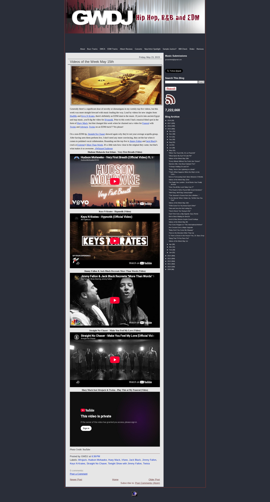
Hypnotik (109, 120)
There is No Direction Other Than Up (181, 233)
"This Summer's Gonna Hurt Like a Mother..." (184, 195)
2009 (169, 269)
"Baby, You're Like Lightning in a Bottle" (182, 169)
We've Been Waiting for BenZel (179, 216)
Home (115, 479)
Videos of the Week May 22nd (179, 180)
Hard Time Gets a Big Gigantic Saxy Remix (183, 214)
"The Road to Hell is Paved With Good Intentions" (185, 190)
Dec (170, 131)
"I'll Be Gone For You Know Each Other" (182, 206)
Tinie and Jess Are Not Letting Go (180, 208)
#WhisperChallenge (104, 148)
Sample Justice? (169, 49)
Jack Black (151, 141)
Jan (170, 252)
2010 (169, 267)
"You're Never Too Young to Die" (180, 211)
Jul (170, 145)
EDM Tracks (112, 49)
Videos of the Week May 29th (179, 158)
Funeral (145, 123)
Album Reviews (126, 49)
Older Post (154, 479)
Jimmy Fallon (136, 141)
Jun (170, 148)
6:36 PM (96, 456)
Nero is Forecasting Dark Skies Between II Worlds (186, 177)
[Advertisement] (135, 40)
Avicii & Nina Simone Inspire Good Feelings (183, 219)
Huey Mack (82, 123)
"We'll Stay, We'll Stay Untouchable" (181, 192)
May (171, 150)
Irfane (125, 460)
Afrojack (84, 127)
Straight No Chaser (96, 134)
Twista (73, 127)
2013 (169, 258)
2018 (169, 120)
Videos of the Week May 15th (92, 62)
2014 (169, 256)
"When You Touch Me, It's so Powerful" (182, 153)
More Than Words (95, 145)
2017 (169, 123)
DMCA (102, 49)
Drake (192, 49)
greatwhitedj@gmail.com (173, 59)
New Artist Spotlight (152, 49)
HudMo (73, 116)
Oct (170, 137)
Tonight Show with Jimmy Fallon (125, 463)
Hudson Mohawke (97, 460)
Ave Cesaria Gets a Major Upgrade (181, 227)
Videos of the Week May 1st (178, 241)
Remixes (200, 49)
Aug (170, 142)
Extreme (81, 145)
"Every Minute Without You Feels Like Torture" (184, 161)
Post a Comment (78, 474)
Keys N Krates (87, 116)
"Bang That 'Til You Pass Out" (179, 238)
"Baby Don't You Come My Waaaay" (181, 230)
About (82, 49)
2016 (169, 126)
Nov (170, 134)
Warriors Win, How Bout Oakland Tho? (182, 164)
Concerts (138, 49)
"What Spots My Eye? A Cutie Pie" (180, 156)
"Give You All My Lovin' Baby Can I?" (181, 187)
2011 (169, 264)
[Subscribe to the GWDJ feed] (170, 104)
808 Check (183, 49)
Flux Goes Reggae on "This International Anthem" (185, 224)
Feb (170, 250)
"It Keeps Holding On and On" (179, 166)
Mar (170, 247)
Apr (170, 244)
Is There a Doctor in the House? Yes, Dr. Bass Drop (186, 235)
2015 (169, 129)
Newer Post (76, 479)
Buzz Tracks (92, 49)
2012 (169, 261)
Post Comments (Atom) (147, 483)
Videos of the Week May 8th (178, 222)
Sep (170, 139)
